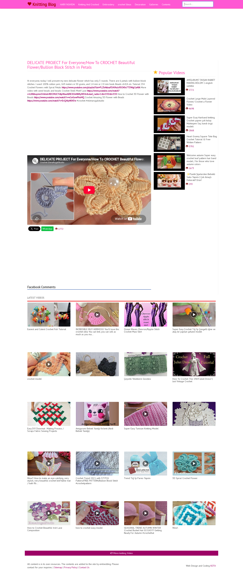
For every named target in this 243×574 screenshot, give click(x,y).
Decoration (140, 4)
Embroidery (108, 4)
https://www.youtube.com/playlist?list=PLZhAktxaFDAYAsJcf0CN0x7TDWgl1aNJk (101, 87)
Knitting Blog (43, 4)
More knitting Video (123, 553)
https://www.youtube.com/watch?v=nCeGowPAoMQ (59, 97)
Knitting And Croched (88, 4)
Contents (166, 4)
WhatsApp (47, 228)
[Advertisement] (121, 35)
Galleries (153, 4)
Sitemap (58, 567)
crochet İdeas (124, 4)
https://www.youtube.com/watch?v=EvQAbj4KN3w (51, 100)
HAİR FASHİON (67, 4)
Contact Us (84, 567)
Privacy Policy (70, 567)
